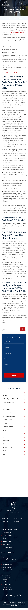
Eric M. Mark (4, 518)
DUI (4, 433)
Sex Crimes (6, 444)
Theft (4, 451)
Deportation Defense (8, 402)
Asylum (5, 395)
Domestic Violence (8, 426)
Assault (5, 423)
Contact (19, 319)
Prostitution (6, 440)
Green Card (6, 409)
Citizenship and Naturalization (11, 399)
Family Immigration (8, 405)
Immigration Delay (8, 412)
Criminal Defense (8, 419)
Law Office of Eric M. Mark (17, 32)
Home (3, 18)
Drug (4, 430)
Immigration (6, 392)
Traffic (5, 454)
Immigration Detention (9, 416)
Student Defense (7, 447)
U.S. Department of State (12, 72)
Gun (4, 437)
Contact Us (17, 521)
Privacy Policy (21, 604)
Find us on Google (7, 547)
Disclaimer (14, 605)
